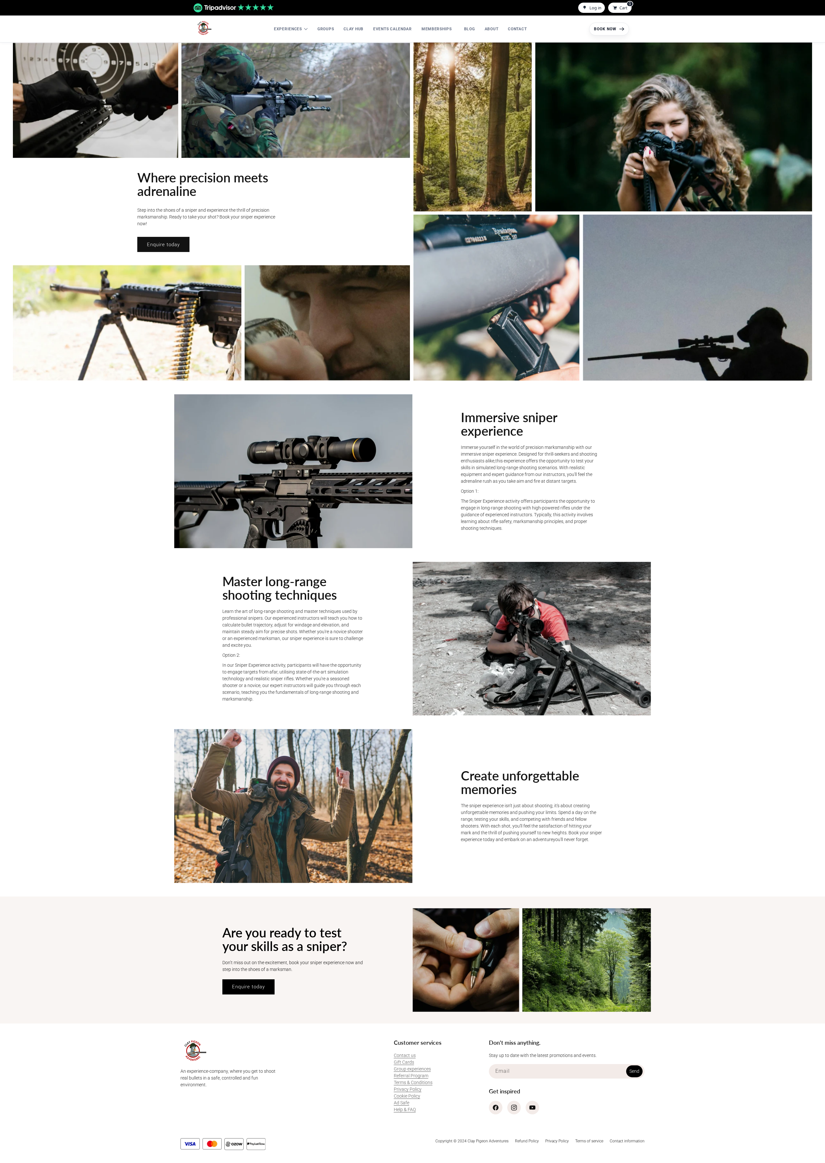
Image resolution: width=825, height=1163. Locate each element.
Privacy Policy (408, 1089)
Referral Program (411, 1075)
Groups (325, 29)
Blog (469, 29)
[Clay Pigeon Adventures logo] (203, 28)
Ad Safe (401, 1102)
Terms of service (589, 1141)
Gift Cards (404, 1062)
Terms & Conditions (413, 1082)
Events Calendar (392, 29)
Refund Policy (527, 1141)
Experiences (288, 29)
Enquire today (163, 244)
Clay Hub (354, 29)
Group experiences (412, 1068)
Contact (517, 29)
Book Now (605, 29)
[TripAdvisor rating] (233, 8)
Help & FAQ (405, 1109)
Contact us (405, 1055)
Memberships (437, 29)
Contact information (627, 1141)
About (492, 29)
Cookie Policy (407, 1096)
